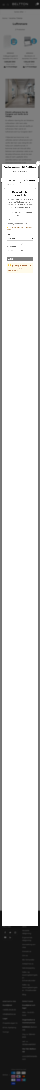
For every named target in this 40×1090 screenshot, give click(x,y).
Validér (11, 259)
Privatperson (29, 180)
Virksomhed (10, 180)
